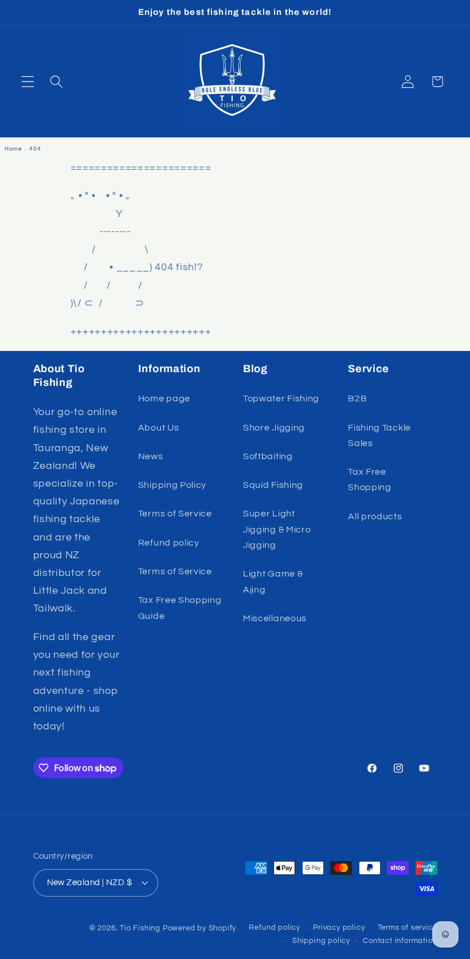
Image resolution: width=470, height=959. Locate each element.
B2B (357, 398)
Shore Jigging (274, 427)
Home (13, 149)
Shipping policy (321, 941)
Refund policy (168, 542)
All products (375, 516)
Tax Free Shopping (369, 479)
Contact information (400, 941)
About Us (158, 427)
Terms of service (407, 928)
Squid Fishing (273, 485)
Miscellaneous (275, 618)
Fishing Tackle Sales (379, 435)
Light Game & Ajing (273, 581)
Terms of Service (175, 513)
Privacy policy (339, 928)
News (150, 456)
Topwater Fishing (281, 398)
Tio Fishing (140, 928)
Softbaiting (268, 456)
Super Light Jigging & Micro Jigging (277, 529)
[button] (27, 81)
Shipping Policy (172, 485)
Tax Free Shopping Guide (180, 607)
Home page (164, 398)
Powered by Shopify (200, 928)
